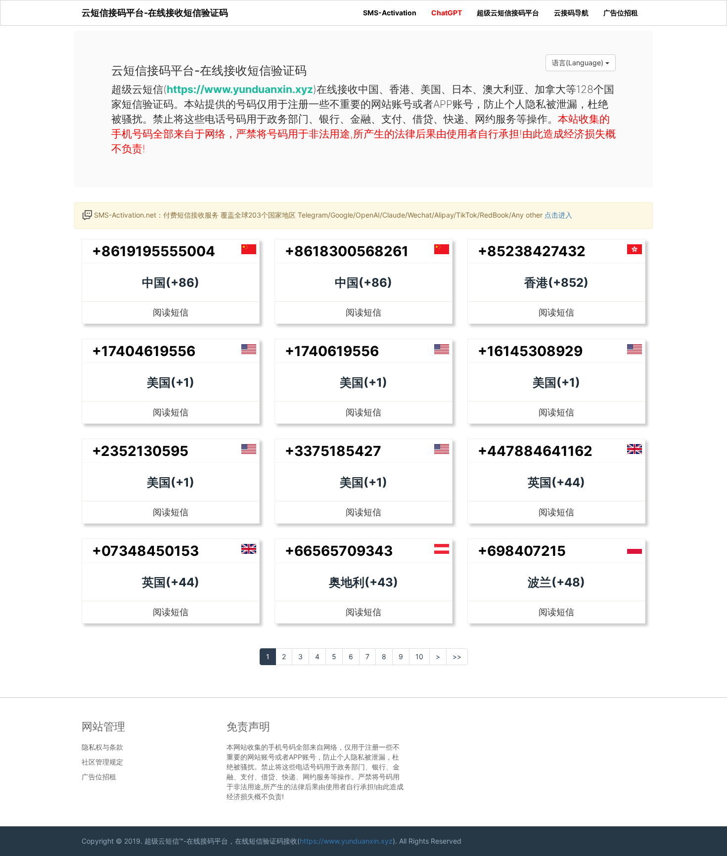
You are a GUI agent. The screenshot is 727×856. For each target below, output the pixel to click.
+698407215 (522, 550)
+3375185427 (333, 451)
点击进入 (558, 215)
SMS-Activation (389, 12)
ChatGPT (446, 12)
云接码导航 (571, 12)
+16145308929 (530, 351)
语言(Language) (578, 62)
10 (419, 656)
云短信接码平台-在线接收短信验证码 (155, 12)
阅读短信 (170, 312)
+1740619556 (332, 351)
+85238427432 (532, 251)
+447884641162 (535, 451)
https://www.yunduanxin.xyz (346, 841)
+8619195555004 (153, 251)
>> (457, 656)
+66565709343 (339, 550)
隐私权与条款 (102, 747)
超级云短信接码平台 (508, 12)
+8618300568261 (347, 251)
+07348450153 (145, 550)
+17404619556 (143, 351)
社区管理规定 (102, 762)
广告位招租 (620, 12)
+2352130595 (140, 451)
